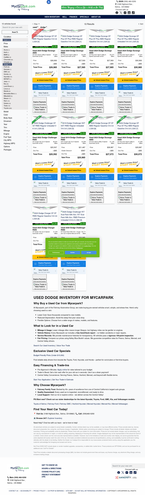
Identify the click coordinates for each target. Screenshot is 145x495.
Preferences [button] (79, 248)
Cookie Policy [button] (87, 246)
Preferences (56, 252)
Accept (89, 252)
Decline (72, 252)
